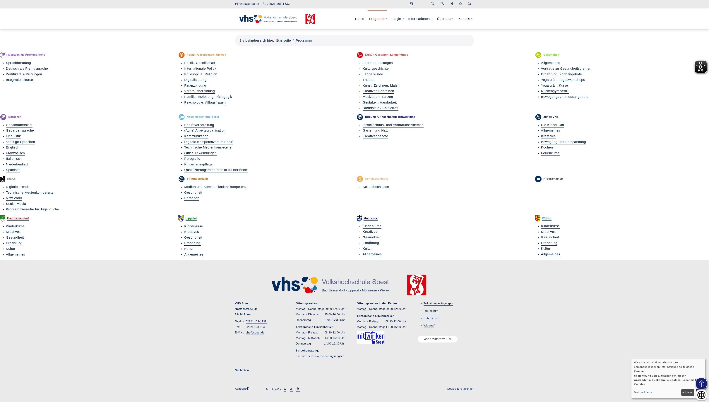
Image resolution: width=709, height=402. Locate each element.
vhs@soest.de (255, 332)
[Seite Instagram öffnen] (411, 3)
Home (359, 19)
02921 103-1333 (256, 321)
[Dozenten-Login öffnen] (460, 3)
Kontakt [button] (464, 19)
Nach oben (242, 370)
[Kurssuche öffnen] (469, 4)
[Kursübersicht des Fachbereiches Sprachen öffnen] (3, 117)
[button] (433, 3)
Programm (304, 40)
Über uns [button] (444, 19)
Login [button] (397, 19)
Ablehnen (687, 392)
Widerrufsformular (438, 339)
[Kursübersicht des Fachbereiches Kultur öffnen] (360, 55)
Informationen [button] (419, 19)
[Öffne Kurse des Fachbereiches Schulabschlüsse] (360, 179)
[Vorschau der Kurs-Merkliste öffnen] (451, 3)
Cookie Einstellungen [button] (460, 388)
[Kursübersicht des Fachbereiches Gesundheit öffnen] (538, 55)
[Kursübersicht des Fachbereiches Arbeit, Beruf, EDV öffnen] (181, 117)
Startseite (283, 40)
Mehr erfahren (643, 392)
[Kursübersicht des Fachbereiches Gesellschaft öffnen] (181, 55)
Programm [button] (377, 19)
